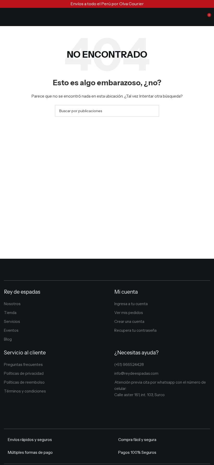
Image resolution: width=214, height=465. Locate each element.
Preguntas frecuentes (23, 364)
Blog (8, 339)
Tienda (10, 312)
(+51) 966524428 (129, 364)
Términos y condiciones (25, 391)
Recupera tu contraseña (135, 330)
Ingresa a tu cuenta (131, 303)
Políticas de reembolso (24, 382)
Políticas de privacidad (24, 373)
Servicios (12, 321)
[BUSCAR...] (153, 111)
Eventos (11, 330)
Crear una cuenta (129, 321)
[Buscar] (197, 17)
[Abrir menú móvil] (6, 17)
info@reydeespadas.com (136, 373)
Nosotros (12, 303)
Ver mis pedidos (128, 312)
